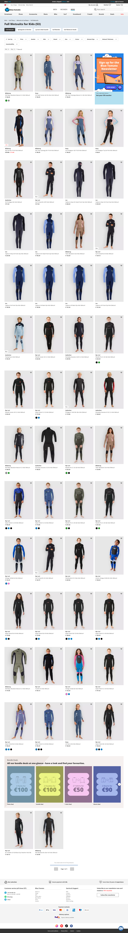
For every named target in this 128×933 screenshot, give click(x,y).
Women (63, 9)
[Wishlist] (31, 54)
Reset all (20, 49)
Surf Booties (56, 29)
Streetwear (8, 14)
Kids (73, 9)
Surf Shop (12, 20)
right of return (117, 1)
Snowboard (77, 14)
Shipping (68, 896)
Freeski (89, 14)
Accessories (33, 14)
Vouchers (68, 899)
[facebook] (71, 925)
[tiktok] (66, 925)
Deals (112, 14)
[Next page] (72, 869)
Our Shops (14, 5)
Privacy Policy (64, 931)
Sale (122, 14)
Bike (55, 14)
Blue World (29, 5)
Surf (65, 14)
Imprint (72, 931)
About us (37, 891)
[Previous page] (56, 869)
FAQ (67, 891)
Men (55, 9)
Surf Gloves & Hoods (70, 29)
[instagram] (56, 925)
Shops (36, 893)
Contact (68, 893)
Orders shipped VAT (60, 1)
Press (36, 899)
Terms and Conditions (53, 931)
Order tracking (69, 901)
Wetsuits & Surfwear (23, 20)
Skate (46, 14)
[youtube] (61, 925)
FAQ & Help (21, 5)
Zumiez (37, 901)
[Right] (119, 784)
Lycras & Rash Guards (41, 29)
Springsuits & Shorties (24, 29)
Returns (68, 898)
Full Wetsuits (34, 20)
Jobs (36, 895)
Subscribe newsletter (108, 895)
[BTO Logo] (23, 9)
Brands (101, 14)
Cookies (78, 931)
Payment (68, 895)
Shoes (21, 14)
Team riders (38, 896)
